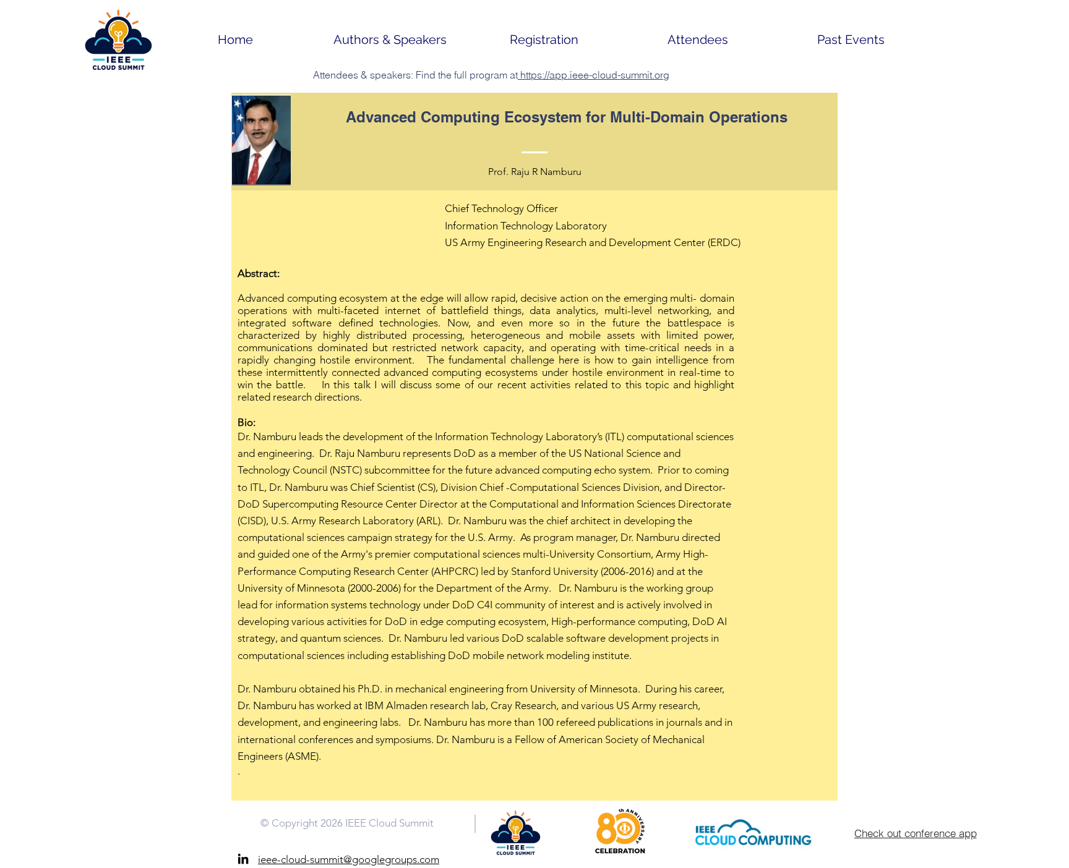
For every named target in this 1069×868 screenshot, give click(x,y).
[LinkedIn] (243, 858)
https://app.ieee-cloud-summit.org (593, 75)
